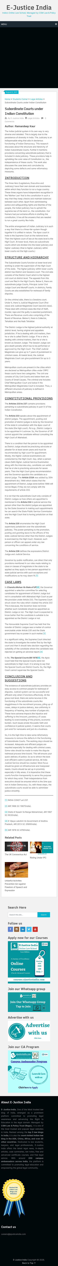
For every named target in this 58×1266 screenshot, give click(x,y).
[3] (44, 633)
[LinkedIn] (22, 929)
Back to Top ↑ (29, 1263)
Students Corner (20, 99)
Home (7, 99)
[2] (37, 587)
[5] (38, 657)
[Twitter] (29, 929)
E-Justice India (29, 7)
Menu (4, 24)
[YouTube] (35, 929)
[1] (37, 575)
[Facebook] (10, 929)
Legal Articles (36, 99)
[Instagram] (16, 929)
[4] (41, 652)
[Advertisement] (29, 58)
